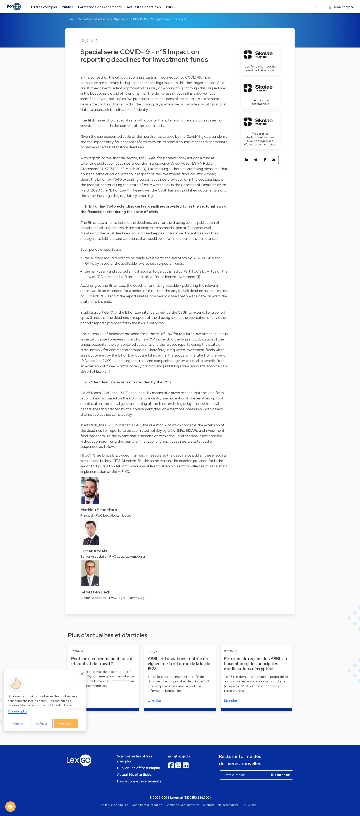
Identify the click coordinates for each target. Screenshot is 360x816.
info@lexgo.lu (179, 756)
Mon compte (343, 7)
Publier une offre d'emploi (138, 768)
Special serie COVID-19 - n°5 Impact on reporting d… (151, 19)
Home (69, 19)
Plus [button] (169, 7)
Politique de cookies (114, 805)
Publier (67, 7)
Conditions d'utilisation (147, 805)
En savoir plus (17, 711)
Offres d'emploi (44, 7)
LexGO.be (249, 805)
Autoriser (66, 723)
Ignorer (18, 723)
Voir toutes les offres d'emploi (134, 758)
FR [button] (315, 7)
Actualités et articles (144, 7)
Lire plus (155, 700)
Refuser (42, 723)
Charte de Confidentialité (182, 805)
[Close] (82, 674)
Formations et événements (100, 7)
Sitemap (208, 805)
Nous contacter (228, 805)
